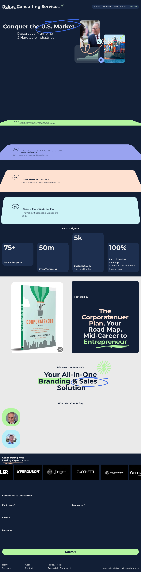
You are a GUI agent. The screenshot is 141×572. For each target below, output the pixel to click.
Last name (78, 505)
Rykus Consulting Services (31, 6)
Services (6, 568)
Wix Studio (133, 568)
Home (5, 564)
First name (8, 505)
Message (7, 530)
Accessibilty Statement (59, 568)
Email (6, 517)
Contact (29, 568)
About (28, 564)
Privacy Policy (55, 564)
